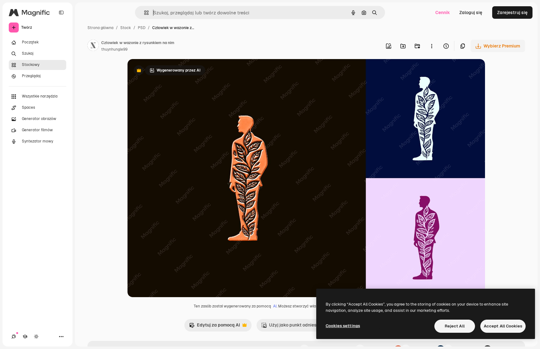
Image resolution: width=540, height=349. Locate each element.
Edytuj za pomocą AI (214, 326)
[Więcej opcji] (431, 46)
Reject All (455, 326)
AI (275, 306)
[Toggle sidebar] (61, 12)
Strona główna (100, 27)
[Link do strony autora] (93, 46)
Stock (125, 27)
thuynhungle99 (114, 49)
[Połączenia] (14, 337)
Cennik (442, 12)
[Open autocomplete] (143, 12)
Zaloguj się (470, 12)
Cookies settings (343, 325)
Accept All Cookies (503, 326)
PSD (141, 27)
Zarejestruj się (512, 12)
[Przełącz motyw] (36, 337)
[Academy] (25, 337)
